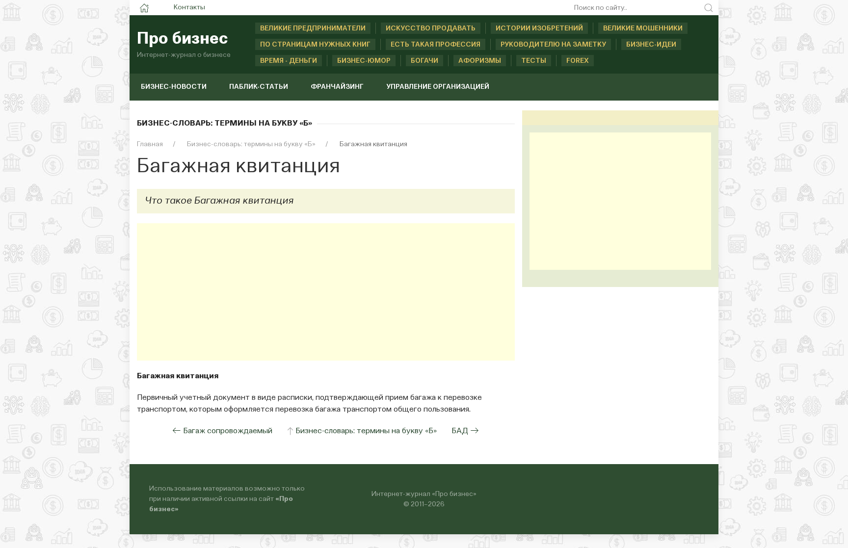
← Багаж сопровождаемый (222, 431)
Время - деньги (288, 60)
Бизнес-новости (174, 86)
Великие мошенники (643, 28)
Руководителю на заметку (553, 44)
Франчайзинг (337, 86)
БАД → (465, 431)
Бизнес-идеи (651, 44)
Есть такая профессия (435, 44)
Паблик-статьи (258, 86)
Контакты (189, 7)
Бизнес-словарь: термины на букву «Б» (366, 431)
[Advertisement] (326, 292)
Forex (577, 60)
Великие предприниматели (313, 28)
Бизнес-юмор (364, 60)
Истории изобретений (539, 28)
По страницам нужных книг (315, 44)
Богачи (424, 60)
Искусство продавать (431, 28)
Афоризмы (479, 60)
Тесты (533, 60)
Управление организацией (437, 86)
